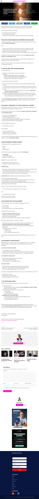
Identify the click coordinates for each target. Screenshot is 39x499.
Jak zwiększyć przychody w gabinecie (32, 360)
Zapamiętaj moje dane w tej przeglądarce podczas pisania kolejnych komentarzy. (16, 387)
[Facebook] (18, 493)
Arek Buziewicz (19, 497)
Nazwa (4, 383)
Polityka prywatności (26, 497)
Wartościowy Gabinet (19, 1)
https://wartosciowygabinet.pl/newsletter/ (9, 320)
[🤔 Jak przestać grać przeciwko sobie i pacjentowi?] (6, 354)
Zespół (11, 7)
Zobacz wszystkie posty (18, 343)
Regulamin (32, 497)
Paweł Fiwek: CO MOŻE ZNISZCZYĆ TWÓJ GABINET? (19, 361)
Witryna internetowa (28, 383)
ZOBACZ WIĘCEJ (19, 404)
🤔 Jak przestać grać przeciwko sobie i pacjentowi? (6, 360)
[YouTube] (13, 493)
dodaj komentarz (33, 12)
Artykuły (4, 7)
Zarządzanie (8, 7)
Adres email (16, 383)
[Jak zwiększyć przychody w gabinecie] (32, 354)
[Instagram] (16, 493)
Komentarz (5, 370)
